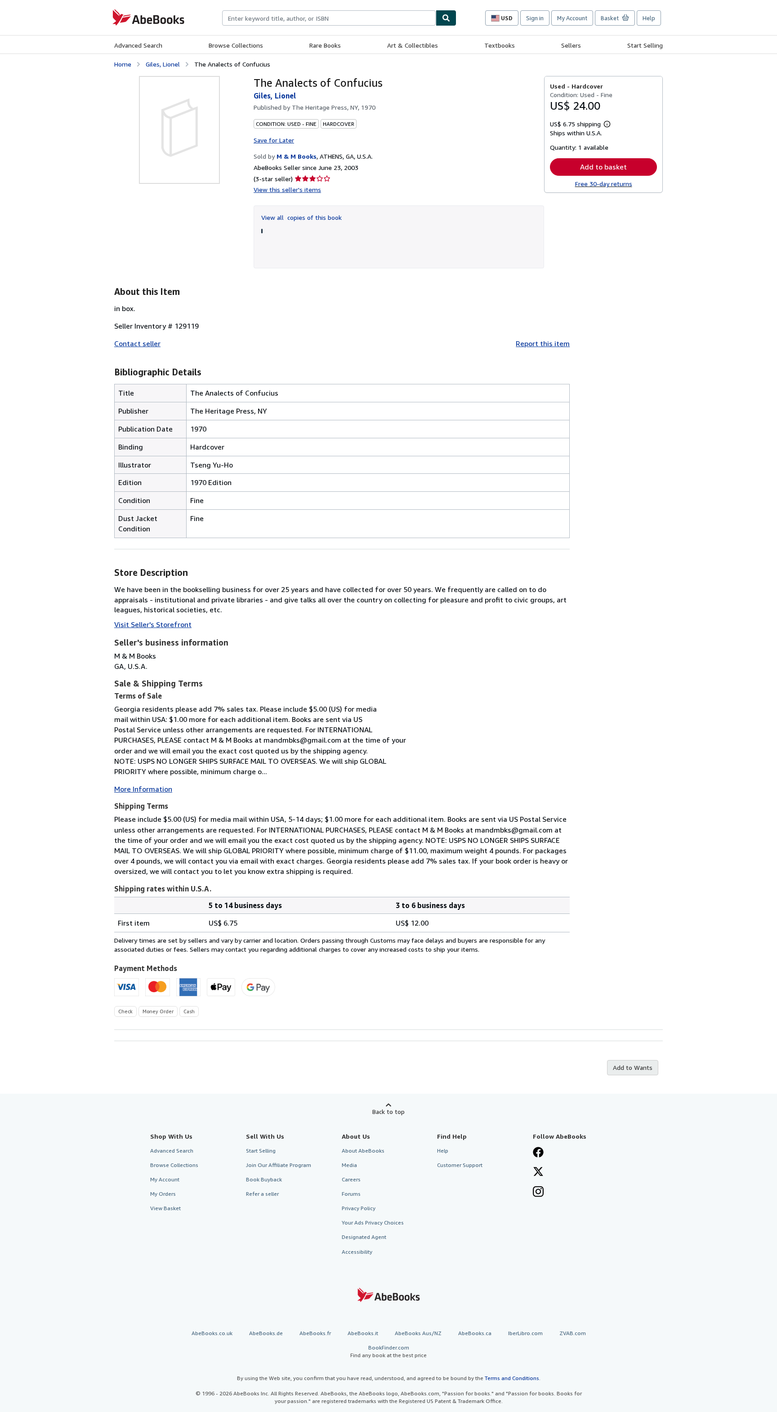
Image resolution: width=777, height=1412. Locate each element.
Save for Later (274, 140)
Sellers (571, 45)
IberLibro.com (525, 1333)
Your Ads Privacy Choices (373, 1222)
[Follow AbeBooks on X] (538, 1172)
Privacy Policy (358, 1208)
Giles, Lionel (163, 64)
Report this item (543, 343)
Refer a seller (262, 1193)
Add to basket (603, 166)
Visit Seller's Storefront (153, 624)
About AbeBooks (363, 1150)
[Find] (446, 18)
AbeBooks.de (266, 1333)
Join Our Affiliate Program (278, 1165)
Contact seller (137, 343)
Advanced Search (138, 45)
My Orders (163, 1193)
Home (122, 64)
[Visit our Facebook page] (538, 1153)
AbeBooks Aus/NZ (418, 1333)
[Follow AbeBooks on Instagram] (538, 1192)
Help (649, 18)
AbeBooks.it (363, 1333)
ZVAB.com (572, 1333)
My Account (572, 18)
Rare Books (325, 45)
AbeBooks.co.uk (212, 1333)
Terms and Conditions (512, 1378)
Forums (351, 1193)
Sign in (535, 18)
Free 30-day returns (603, 183)
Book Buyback (264, 1179)
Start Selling (645, 45)
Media (349, 1165)
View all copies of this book (301, 217)
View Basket (165, 1208)
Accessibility (357, 1251)
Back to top (388, 1111)
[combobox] (329, 18)
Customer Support (459, 1165)
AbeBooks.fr (315, 1333)
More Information (143, 788)
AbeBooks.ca (474, 1333)
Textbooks (499, 45)
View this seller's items (287, 189)
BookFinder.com (388, 1351)
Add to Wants (632, 1067)
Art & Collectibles (412, 45)
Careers (351, 1179)
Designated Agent (364, 1237)
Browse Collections (236, 45)
